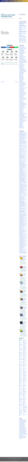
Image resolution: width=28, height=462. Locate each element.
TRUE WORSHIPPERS (21, 51)
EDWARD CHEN (21, 81)
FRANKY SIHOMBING (21, 50)
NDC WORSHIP (24, 60)
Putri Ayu (25, 104)
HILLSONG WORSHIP (21, 404)
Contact (11, 458)
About (8, 458)
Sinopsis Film (20, 435)
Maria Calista (24, 116)
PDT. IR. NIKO (20, 60)
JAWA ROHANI (24, 388)
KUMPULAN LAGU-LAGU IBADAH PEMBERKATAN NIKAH (22, 219)
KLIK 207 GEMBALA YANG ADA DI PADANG (7, 54)
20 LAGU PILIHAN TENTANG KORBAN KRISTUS (22, 149)
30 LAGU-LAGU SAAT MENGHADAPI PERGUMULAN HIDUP (23, 189)
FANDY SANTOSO (21, 113)
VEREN (23, 85)
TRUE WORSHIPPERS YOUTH (22, 93)
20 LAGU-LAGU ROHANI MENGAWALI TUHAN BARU (22, 163)
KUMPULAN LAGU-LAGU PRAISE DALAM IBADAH (22, 235)
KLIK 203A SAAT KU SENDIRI (16, 59)
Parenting (20, 428)
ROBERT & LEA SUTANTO (21, 406)
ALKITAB (20, 437)
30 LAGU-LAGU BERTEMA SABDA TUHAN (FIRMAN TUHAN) (22, 178)
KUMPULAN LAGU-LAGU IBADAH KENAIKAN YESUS (22, 217)
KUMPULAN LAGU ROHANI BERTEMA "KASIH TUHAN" (22, 204)
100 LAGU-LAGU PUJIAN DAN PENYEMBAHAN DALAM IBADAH (22, 134)
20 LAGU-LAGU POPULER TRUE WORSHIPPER (22, 162)
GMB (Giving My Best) (21, 64)
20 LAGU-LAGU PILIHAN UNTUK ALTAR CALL (22, 160)
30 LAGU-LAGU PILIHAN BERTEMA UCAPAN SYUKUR (22, 184)
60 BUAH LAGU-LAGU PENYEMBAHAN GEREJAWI (22, 201)
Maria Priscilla (21, 123)
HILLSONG (21, 350)
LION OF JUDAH (21, 116)
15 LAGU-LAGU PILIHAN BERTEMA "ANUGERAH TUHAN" (22, 137)
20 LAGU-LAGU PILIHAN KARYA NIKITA (22, 158)
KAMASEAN (25, 368)
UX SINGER (20, 106)
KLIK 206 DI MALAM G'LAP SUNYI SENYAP (11, 54)
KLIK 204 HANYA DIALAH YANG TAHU (12, 60)
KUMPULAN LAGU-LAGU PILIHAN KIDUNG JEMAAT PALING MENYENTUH (22, 232)
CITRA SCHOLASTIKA (21, 102)
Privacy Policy (15, 458)
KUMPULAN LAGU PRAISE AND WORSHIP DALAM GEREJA (22, 203)
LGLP (24, 83)
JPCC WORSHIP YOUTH (21, 115)
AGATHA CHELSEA (21, 111)
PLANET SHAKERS (20, 352)
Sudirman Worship (21, 105)
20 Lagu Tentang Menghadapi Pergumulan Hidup (22, 173)
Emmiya (24, 121)
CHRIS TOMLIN (20, 63)
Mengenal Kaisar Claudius (23, 36)
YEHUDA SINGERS (21, 91)
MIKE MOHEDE (20, 103)
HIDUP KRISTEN (4, 0)
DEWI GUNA (20, 85)
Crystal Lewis (21, 112)
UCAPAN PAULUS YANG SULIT (22, 427)
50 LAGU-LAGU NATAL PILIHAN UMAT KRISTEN (22, 199)
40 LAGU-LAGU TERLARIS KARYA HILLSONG (22, 196)
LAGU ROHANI (14, 2)
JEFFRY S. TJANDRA (21, 75)
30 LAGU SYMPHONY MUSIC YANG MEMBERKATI (22, 176)
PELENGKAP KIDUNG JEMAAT (20, 349)
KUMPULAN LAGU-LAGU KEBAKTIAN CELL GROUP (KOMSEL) (22, 222)
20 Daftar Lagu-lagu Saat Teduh (22, 144)
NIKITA (24, 52)
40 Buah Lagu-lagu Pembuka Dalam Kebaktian (22, 191)
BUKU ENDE (21, 342)
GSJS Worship (21, 122)
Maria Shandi (20, 54)
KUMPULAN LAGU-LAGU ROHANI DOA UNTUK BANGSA (22, 237)
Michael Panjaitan (21, 104)
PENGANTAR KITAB (24, 428)
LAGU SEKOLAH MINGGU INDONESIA (22, 248)
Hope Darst (24, 92)
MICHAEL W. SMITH (24, 61)
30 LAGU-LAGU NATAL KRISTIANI (22, 181)
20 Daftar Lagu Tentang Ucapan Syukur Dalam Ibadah (22, 142)
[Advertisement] (14, 7)
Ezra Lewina (24, 103)
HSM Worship (21, 101)
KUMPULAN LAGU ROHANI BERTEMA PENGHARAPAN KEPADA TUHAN (22, 209)
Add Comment (12, 18)
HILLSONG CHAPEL (25, 380)
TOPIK (10, 2)
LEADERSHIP (20, 424)
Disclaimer (19, 458)
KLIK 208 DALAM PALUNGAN (3, 59)
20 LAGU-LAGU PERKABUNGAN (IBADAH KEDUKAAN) (22, 157)
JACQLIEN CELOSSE (21, 71)
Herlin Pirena (21, 84)
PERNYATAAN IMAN (24, 434)
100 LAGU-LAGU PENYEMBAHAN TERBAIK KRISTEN (22, 132)
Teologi (24, 424)
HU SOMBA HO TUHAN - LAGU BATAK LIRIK (24, 308)
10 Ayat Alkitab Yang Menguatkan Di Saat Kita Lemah (23, 25)
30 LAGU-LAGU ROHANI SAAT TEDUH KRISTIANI (22, 187)
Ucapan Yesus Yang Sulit (22, 425)
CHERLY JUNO (25, 113)
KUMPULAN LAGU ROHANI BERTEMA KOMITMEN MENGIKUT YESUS (22, 207)
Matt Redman (21, 124)
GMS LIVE (26, 62)
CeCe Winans (20, 121)
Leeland (25, 71)
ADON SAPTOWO (24, 350)
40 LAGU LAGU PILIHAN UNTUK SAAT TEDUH (22, 192)
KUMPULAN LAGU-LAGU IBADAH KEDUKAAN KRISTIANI (22, 216)
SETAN (20, 438)
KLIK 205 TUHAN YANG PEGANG (7, 59)
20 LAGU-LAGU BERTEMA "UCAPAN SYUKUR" (22, 152)
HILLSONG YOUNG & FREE (22, 82)
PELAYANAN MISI (23, 437)
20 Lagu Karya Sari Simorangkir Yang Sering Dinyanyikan (22, 170)
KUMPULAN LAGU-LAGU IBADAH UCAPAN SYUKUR (22, 221)
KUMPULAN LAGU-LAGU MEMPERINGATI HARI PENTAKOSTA (23, 224)
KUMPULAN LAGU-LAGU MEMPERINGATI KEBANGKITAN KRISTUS (22, 226)
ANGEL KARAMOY (24, 403)
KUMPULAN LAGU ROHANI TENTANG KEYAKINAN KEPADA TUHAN (22, 212)
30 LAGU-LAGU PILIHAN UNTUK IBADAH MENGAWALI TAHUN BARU (22, 186)
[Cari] (26, 0)
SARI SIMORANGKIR (21, 52)
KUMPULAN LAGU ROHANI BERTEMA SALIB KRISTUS (22, 210)
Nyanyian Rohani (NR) (20, 345)
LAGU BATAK (20, 378)
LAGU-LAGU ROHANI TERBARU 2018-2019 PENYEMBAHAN (22, 251)
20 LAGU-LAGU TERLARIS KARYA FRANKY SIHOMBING (22, 166)
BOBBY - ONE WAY (21, 83)
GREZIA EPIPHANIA (21, 73)
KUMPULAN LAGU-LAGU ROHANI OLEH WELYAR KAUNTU (22, 239)
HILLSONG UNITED (21, 55)
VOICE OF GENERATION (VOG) (22, 94)
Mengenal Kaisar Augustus (23, 40)
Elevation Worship (21, 114)
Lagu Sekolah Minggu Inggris (25, 343)
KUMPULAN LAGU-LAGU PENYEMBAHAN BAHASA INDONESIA (21, 228)
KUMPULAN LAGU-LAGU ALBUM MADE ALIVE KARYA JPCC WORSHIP (22, 214)
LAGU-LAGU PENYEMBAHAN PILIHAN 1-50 (22, 250)
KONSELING (20, 434)
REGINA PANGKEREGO (21, 65)
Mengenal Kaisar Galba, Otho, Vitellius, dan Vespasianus (23, 31)
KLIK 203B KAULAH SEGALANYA (2, 54)
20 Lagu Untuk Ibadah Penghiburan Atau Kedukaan (22, 175)
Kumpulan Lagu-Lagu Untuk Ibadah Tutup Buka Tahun (22, 245)
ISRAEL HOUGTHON (24, 366)
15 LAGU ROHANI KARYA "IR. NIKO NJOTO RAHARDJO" (22, 135)
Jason (23, 72)
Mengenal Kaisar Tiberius (23, 39)
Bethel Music (20, 92)
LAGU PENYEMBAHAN (21, 386)
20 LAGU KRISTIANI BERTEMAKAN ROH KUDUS (22, 145)
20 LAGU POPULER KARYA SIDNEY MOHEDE (22, 150)
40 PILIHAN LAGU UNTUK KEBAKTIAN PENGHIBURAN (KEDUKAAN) (22, 198)
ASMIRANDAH (25, 405)
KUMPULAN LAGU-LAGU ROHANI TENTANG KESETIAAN (22, 240)
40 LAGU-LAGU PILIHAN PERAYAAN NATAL (22, 194)
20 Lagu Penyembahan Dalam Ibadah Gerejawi (22, 172)
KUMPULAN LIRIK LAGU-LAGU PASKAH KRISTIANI (22, 242)
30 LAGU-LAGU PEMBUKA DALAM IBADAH (22, 183)
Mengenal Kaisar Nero (22, 35)
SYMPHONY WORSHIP (21, 62)
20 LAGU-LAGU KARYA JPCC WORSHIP (22, 154)
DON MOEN (20, 61)
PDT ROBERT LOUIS (21, 125)
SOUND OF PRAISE (21, 379)
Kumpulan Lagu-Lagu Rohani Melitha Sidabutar (22, 244)
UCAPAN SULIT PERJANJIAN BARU (22, 436)
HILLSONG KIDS (21, 86)
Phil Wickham (21, 126)
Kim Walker (24, 84)
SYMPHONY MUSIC (21, 53)
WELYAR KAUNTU (20, 410)
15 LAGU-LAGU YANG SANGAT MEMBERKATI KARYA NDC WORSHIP (22, 139)
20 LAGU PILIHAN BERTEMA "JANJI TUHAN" (22, 147)
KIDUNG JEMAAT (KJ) (20, 340)
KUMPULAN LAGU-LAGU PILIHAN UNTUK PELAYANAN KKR (22, 234)
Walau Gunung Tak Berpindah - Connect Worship (23, 23)
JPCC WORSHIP (20, 374)
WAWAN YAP (20, 72)
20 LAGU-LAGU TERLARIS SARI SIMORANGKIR (22, 168)
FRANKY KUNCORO (24, 377)
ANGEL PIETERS (21, 74)
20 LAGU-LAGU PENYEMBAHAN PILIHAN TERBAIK (22, 155)
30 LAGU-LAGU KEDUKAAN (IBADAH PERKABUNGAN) (22, 180)
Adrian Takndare (21, 95)
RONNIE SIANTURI (24, 391)
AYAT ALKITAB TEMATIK (21, 426)
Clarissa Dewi (24, 106)
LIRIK (20, 357)
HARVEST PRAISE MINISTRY (20, 382)
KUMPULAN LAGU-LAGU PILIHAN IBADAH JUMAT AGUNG (22, 230)
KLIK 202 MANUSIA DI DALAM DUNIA (16, 54)
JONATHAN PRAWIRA (25, 348)
